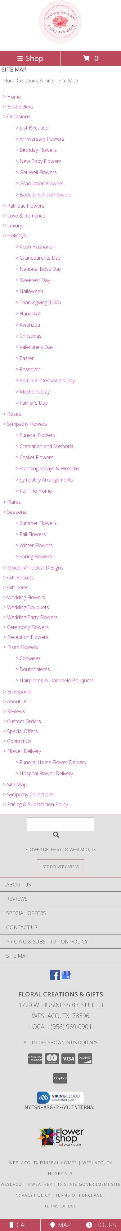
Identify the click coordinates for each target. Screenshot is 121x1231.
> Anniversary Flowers (40, 138)
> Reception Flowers (25, 637)
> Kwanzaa (28, 324)
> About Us (15, 701)
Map (63, 1225)
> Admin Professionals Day (45, 380)
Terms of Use (60, 1206)
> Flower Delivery (22, 751)
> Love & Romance (24, 215)
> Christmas (29, 335)
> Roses (12, 414)
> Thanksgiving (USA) (38, 302)
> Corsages (28, 658)
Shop (34, 58)
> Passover (28, 369)
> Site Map (15, 784)
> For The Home (34, 490)
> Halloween (29, 291)
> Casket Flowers (34, 457)
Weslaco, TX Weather (26, 1184)
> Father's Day (31, 402)
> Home (12, 96)
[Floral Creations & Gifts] (60, 42)
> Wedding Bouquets (26, 607)
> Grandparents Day (38, 257)
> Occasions (16, 116)
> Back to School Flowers (44, 194)
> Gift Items (16, 587)
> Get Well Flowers (36, 172)
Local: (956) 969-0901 (60, 1026)
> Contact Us (17, 741)
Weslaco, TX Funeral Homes (43, 1162)
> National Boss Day (38, 269)
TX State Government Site (88, 1184)
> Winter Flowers (34, 545)
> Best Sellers (18, 106)
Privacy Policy (32, 1195)
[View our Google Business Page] (66, 978)
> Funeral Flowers (35, 435)
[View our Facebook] (55, 978)
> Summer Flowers (36, 523)
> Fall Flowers (31, 534)
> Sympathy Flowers (25, 423)
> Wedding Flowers (24, 597)
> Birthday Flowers (36, 150)
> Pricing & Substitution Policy (35, 804)
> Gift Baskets (18, 577)
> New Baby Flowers (38, 161)
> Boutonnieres (33, 669)
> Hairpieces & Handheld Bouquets (55, 680)
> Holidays (14, 235)
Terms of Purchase (79, 1195)
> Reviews (14, 711)
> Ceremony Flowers (26, 627)
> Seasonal (15, 511)
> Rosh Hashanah (35, 246)
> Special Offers (20, 731)
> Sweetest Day (33, 280)
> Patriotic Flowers (23, 205)
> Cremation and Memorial (45, 446)
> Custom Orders (22, 721)
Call (22, 1225)
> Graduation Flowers (40, 183)
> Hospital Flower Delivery (44, 773)
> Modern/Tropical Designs (33, 567)
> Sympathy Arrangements (44, 479)
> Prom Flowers (20, 647)
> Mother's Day (33, 391)
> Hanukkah (29, 313)
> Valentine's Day (34, 347)
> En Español (17, 691)
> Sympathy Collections (28, 794)
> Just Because (32, 127)
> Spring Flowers (34, 556)
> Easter (25, 358)
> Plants (12, 502)
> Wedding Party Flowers (30, 617)
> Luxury (12, 225)
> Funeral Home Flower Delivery (51, 762)
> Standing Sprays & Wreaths (47, 468)
